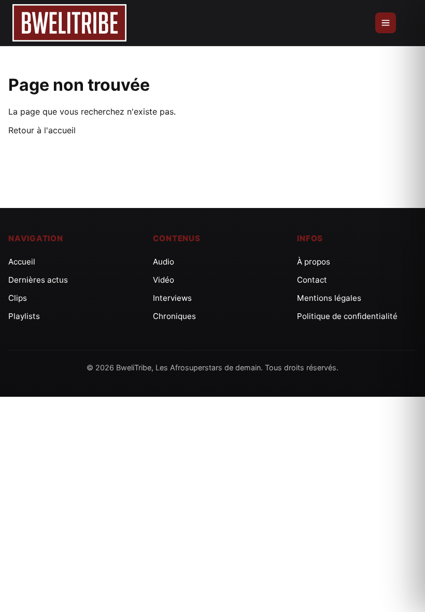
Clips (17, 298)
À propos (313, 262)
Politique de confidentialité (347, 316)
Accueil (21, 262)
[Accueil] (69, 23)
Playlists (24, 316)
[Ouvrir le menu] (385, 22)
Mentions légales (329, 298)
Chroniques (174, 316)
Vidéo (163, 280)
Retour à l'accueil (42, 130)
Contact (312, 280)
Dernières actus (38, 280)
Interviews (172, 298)
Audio (163, 262)
